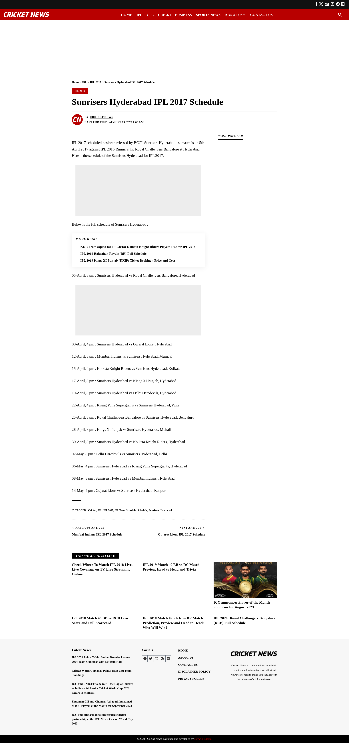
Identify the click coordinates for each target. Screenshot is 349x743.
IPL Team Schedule (125, 510)
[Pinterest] (337, 4)
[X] (321, 4)
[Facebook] (316, 4)
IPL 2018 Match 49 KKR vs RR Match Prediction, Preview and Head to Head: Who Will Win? (173, 623)
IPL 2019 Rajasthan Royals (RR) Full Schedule (113, 253)
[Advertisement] (174, 48)
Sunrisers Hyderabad (160, 510)
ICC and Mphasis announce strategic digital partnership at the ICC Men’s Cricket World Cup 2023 (102, 719)
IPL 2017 (95, 82)
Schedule (142, 510)
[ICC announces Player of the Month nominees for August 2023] (245, 580)
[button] (340, 14)
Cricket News (101, 117)
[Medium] (168, 658)
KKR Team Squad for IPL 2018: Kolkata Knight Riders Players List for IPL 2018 (137, 247)
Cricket (92, 510)
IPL (84, 82)
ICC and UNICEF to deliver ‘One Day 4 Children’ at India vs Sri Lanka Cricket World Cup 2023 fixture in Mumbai (103, 688)
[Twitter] (150, 658)
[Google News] (327, 4)
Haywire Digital (203, 738)
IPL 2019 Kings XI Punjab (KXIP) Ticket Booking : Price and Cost (127, 260)
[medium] (342, 4)
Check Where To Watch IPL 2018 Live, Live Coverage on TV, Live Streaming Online (102, 569)
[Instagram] (332, 4)
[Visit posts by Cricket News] (77, 119)
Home (75, 82)
